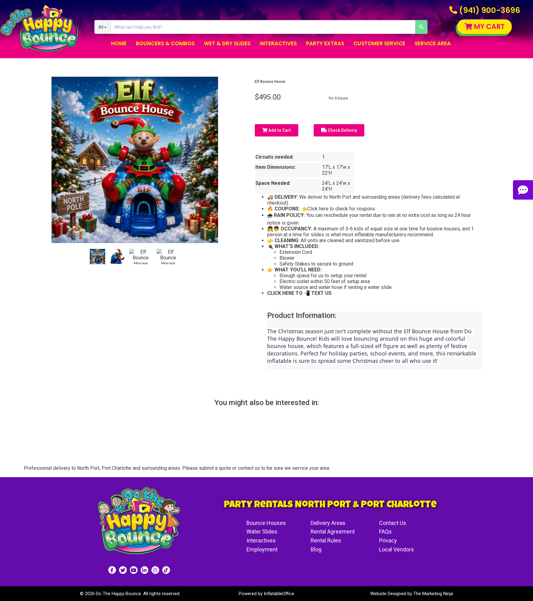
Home (118, 43)
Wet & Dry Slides (227, 43)
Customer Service (379, 43)
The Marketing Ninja (433, 593)
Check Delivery (342, 130)
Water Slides (261, 531)
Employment (262, 549)
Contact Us (392, 523)
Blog (316, 549)
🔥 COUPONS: (283, 209)
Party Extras (325, 43)
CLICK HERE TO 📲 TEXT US (299, 293)
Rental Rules (326, 540)
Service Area (433, 43)
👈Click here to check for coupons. (338, 209)
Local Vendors (396, 549)
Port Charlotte (116, 468)
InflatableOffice (279, 593)
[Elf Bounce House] (97, 256)
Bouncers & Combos (165, 43)
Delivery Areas (328, 523)
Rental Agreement (333, 531)
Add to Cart (279, 130)
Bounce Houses (266, 523)
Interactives (278, 43)
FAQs (385, 531)
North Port (88, 468)
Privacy (388, 540)
